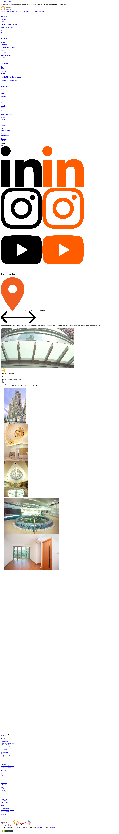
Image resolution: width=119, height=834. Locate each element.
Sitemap (2, 817)
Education (3, 791)
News (32, 11)
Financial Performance (6, 754)
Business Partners (5, 755)
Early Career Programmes (7, 810)
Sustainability (16, 11)
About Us (3, 11)
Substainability (4, 759)
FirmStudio (52, 827)
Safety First (3, 764)
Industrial (3, 787)
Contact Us (41, 11)
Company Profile (5, 741)
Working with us (5, 811)
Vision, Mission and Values (8, 743)
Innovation (23, 11)
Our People (3, 763)
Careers (36, 11)
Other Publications (5, 800)
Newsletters (4, 799)
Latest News (4, 798)
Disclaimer (40, 827)
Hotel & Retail (4, 790)
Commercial (4, 783)
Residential (3, 784)
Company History (5, 746)
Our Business (9, 11)
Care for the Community (7, 767)
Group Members (5, 752)
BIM (2, 775)
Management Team (5, 744)
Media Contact (4, 802)
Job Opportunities (5, 808)
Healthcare (3, 788)
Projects (28, 11)
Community (4, 785)
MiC (2, 773)
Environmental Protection (7, 766)
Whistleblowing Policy (6, 756)
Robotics (3, 776)
